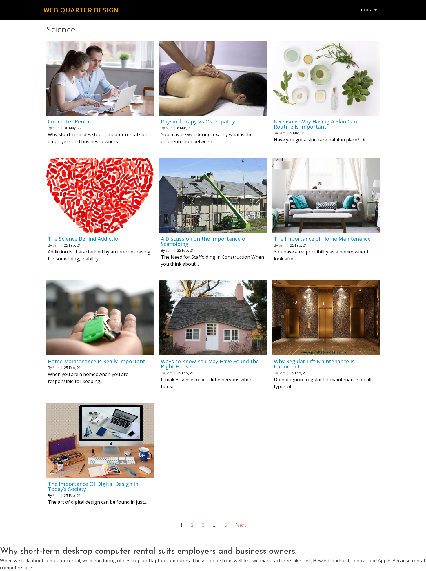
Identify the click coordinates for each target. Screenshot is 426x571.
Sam (56, 127)
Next (241, 525)
